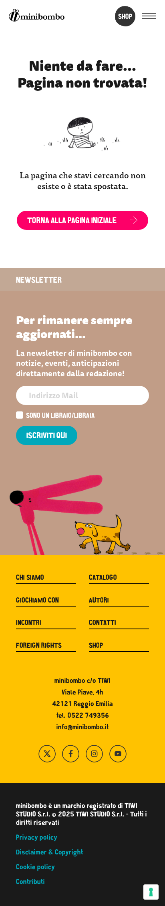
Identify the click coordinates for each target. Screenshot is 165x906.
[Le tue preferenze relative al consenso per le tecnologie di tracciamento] (151, 892)
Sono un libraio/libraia (60, 416)
